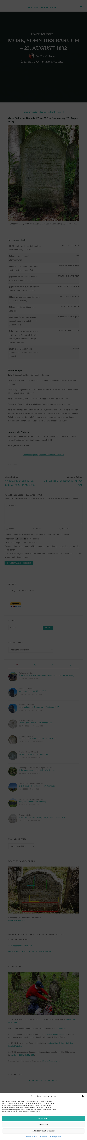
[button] (83, 1096)
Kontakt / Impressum (54, 1137)
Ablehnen (43, 1125)
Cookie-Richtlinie (31, 1137)
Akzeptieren (43, 1118)
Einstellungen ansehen (44, 1131)
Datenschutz (43, 1137)
